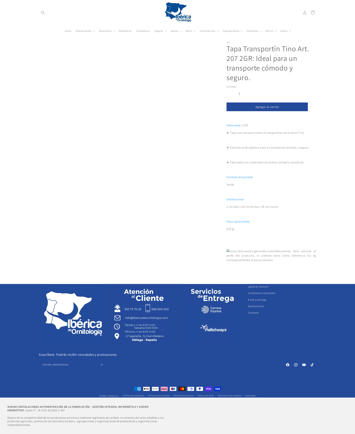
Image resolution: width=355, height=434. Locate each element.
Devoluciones (256, 306)
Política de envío (205, 395)
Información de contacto (229, 395)
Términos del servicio (183, 395)
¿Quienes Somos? (258, 286)
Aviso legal (250, 395)
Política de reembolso (133, 395)
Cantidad (231, 86)
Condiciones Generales (261, 293)
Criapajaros (112, 395)
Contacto (253, 312)
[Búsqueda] (43, 13)
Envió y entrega (257, 299)
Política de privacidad (159, 395)
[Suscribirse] (101, 365)
